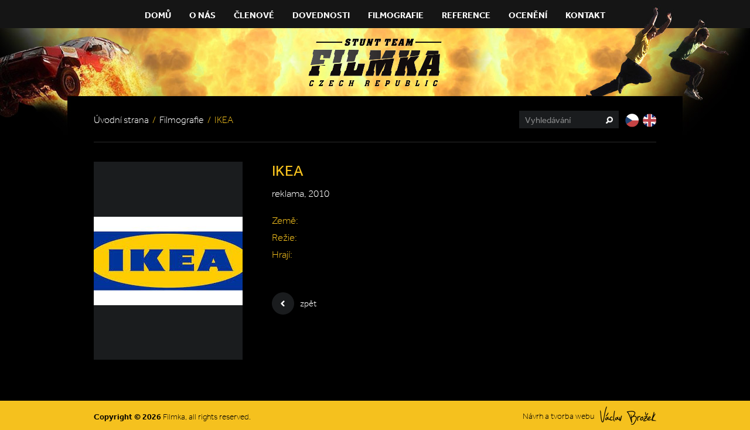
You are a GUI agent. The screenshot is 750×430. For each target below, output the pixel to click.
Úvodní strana (121, 119)
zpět (308, 303)
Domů (158, 15)
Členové (254, 15)
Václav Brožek (628, 416)
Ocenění (528, 15)
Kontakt (585, 15)
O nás (202, 15)
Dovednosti (321, 15)
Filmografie (396, 15)
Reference (466, 15)
